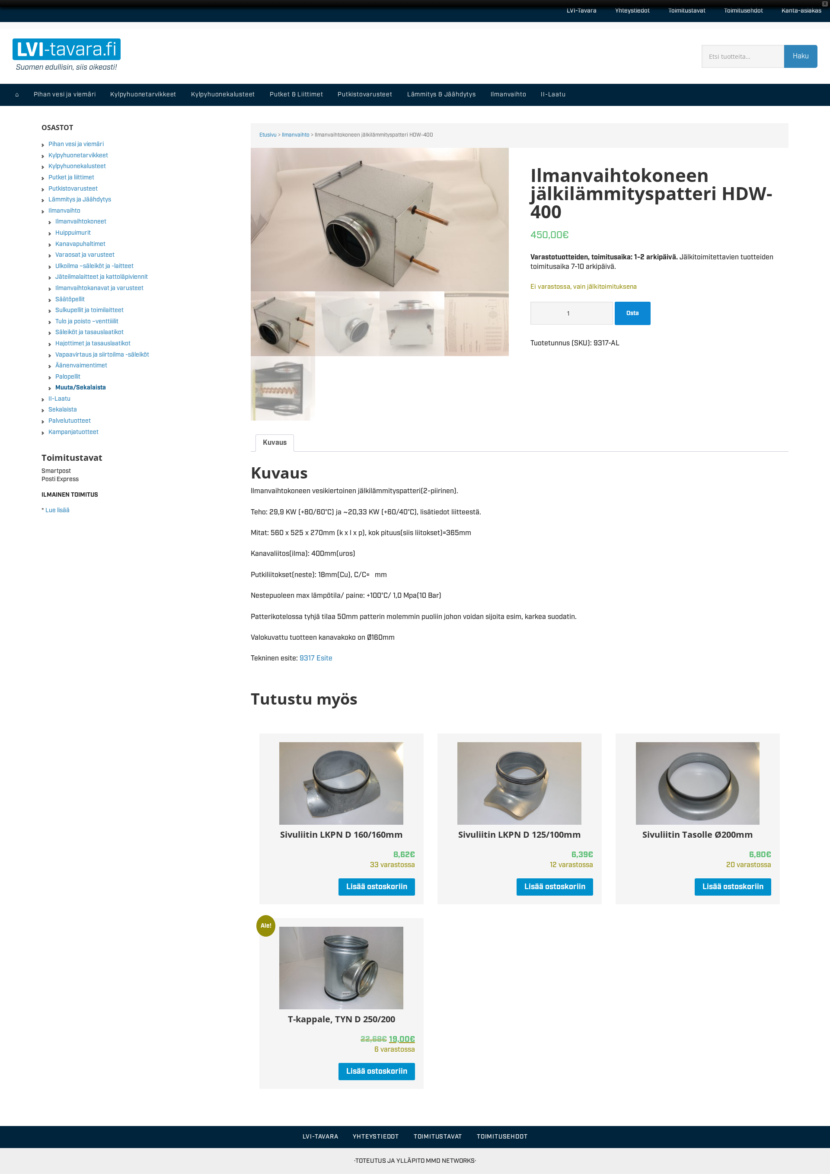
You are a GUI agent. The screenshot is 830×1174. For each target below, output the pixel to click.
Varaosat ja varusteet (85, 255)
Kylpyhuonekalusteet (77, 166)
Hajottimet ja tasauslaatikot (93, 344)
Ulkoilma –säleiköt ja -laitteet (94, 266)
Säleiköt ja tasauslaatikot (89, 332)
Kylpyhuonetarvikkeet (78, 156)
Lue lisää (57, 510)
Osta (632, 313)
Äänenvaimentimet (81, 366)
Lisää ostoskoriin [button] (376, 887)
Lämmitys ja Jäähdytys (79, 200)
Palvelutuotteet (69, 421)
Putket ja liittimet (71, 178)
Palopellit (67, 377)
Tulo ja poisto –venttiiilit (86, 321)
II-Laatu (59, 399)
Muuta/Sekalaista (80, 388)
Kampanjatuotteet (73, 432)
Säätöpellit (70, 299)
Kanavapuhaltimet (80, 244)
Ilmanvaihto (296, 135)
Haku (801, 56)
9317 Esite (316, 658)
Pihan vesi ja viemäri (76, 144)
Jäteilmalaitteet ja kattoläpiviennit (101, 277)
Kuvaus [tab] (275, 442)
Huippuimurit (73, 233)
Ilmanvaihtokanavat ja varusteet (99, 288)
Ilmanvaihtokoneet (80, 222)
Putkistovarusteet (73, 189)
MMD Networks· (451, 1161)
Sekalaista (62, 410)
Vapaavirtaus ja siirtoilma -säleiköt (102, 355)
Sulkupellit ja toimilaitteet (89, 310)
